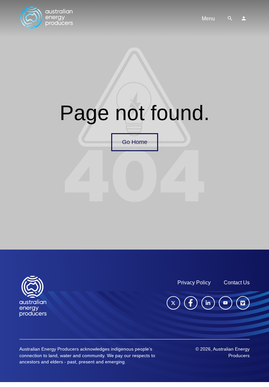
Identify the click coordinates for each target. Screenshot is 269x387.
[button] (230, 18)
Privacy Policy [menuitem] (194, 282)
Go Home (134, 142)
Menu (208, 18)
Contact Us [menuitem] (237, 282)
